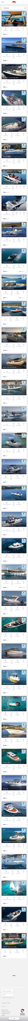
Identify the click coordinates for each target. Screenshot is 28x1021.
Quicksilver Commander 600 (10, 77)
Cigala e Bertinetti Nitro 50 (10, 51)
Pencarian (6, 8)
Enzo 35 (5, 736)
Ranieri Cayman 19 (8, 525)
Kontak (3, 1015)
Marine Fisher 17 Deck (8, 815)
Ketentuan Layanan (6, 1011)
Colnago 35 (6, 552)
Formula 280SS (7, 156)
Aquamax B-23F (7, 920)
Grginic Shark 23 (7, 25)
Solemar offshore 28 (8, 288)
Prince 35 (5, 631)
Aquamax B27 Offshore (9, 473)
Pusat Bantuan (5, 1010)
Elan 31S (5, 894)
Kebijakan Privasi (5, 1013)
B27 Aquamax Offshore (9, 499)
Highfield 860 (6, 315)
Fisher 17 (5, 868)
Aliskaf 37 (5, 341)
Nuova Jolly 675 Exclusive (9, 367)
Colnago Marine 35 (8, 262)
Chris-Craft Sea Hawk (9, 683)
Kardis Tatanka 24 (8, 394)
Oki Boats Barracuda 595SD (10, 183)
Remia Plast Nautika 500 (9, 235)
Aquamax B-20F (7, 604)
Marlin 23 (5, 789)
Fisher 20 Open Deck (8, 209)
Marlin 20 (5, 130)
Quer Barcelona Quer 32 (9, 104)
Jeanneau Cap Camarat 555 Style (12, 841)
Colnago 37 (6, 657)
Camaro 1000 (6, 762)
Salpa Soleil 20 (7, 446)
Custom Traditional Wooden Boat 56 (13, 578)
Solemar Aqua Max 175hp (10, 947)
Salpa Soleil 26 (7, 420)
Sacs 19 (5, 710)
